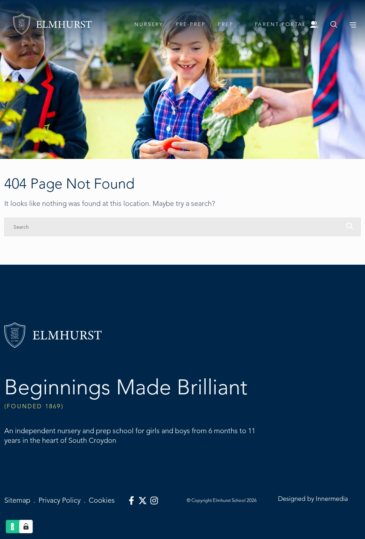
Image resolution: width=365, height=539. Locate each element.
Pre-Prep (190, 24)
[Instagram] (154, 501)
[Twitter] (142, 501)
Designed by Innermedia (313, 499)
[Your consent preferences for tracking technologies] (26, 526)
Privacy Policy (59, 500)
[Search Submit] (333, 24)
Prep (225, 24)
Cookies (102, 500)
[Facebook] (131, 501)
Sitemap (17, 500)
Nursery (148, 24)
